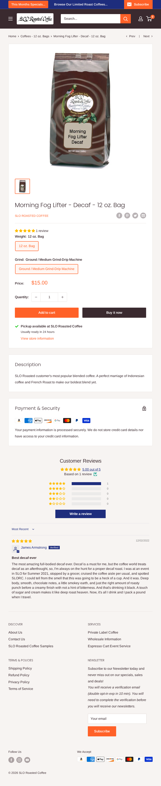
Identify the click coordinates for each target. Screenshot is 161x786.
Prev (132, 36)
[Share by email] (143, 215)
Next (146, 36)
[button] (25, 231)
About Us (15, 632)
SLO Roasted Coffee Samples (30, 646)
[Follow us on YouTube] (27, 760)
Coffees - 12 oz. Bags (35, 36)
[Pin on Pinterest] (127, 215)
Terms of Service (20, 689)
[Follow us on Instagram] (19, 760)
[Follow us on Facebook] (11, 760)
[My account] (141, 18)
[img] (22, 541)
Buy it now (114, 312)
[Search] (125, 18)
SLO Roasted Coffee (31, 215)
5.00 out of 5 (91, 469)
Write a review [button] (81, 514)
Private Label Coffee (103, 632)
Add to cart (46, 312)
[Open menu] (10, 18)
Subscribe (141, 4)
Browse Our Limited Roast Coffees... (81, 4)
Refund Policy (18, 675)
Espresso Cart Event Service (109, 646)
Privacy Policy (19, 682)
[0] (149, 18)
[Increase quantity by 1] (62, 297)
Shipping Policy (20, 668)
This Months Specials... (28, 4)
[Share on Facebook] (119, 215)
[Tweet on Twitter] (135, 215)
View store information (37, 338)
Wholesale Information (104, 639)
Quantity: (22, 297)
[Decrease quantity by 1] (36, 297)
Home (12, 36)
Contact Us (16, 639)
